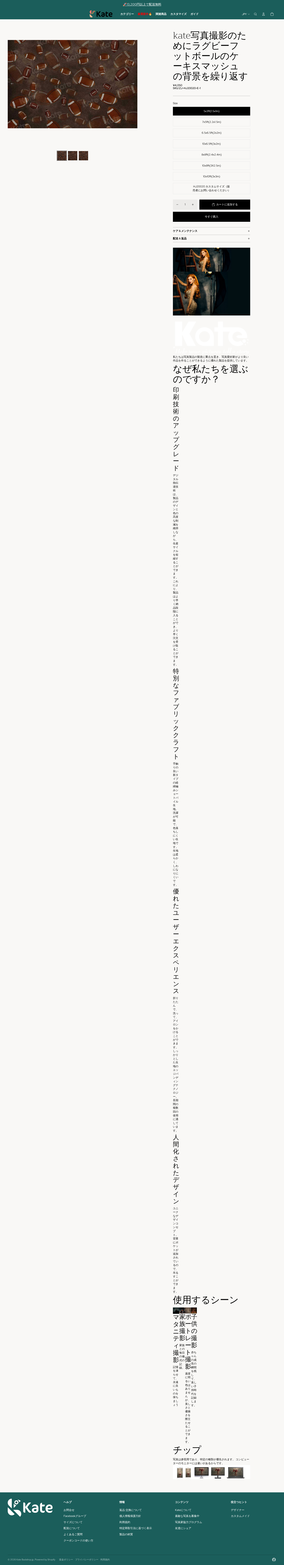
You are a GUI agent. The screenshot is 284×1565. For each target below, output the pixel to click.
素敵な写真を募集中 (187, 1516)
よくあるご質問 (73, 1534)
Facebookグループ (75, 1516)
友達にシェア (183, 1528)
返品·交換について (130, 1510)
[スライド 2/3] (72, 155)
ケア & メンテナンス (185, 231)
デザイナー (237, 1510)
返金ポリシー (66, 1559)
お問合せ (69, 1510)
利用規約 (124, 1522)
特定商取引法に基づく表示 (135, 1528)
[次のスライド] (134, 84)
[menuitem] (127, 14)
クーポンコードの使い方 (78, 1540)
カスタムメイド (240, 1516)
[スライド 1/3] (61, 155)
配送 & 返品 (180, 238)
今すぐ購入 (211, 216)
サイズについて (73, 1522)
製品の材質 (126, 1534)
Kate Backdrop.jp (25, 1559)
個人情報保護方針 (130, 1516)
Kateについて (183, 1510)
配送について (72, 1528)
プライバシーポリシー (86, 1559)
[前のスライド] (11, 84)
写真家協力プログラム (188, 1522)
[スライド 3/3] (83, 155)
